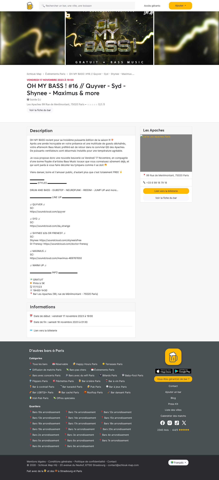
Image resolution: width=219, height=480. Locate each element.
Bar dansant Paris (120, 392)
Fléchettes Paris (64, 381)
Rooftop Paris (94, 392)
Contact (173, 386)
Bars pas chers (77, 369)
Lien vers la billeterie (45, 330)
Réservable (61, 364)
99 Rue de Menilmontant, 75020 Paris (167, 175)
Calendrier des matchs (173, 415)
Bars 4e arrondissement (115, 434)
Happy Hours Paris (86, 364)
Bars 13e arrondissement (46, 417)
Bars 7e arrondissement (115, 440)
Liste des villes (173, 409)
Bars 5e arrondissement (45, 440)
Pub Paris (95, 386)
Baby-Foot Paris (133, 375)
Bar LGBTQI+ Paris (42, 392)
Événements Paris (55, 73)
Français (178, 462)
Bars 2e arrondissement (45, 434)
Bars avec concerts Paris (46, 375)
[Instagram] (170, 422)
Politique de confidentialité (90, 461)
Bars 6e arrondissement (80, 440)
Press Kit (173, 403)
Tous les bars (39, 364)
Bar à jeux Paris (117, 386)
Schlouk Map (34, 73)
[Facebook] (162, 422)
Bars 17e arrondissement (82, 423)
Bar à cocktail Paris (43, 386)
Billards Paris (109, 375)
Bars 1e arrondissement (81, 429)
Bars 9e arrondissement (80, 446)
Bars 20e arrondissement (116, 429)
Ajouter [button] (179, 5)
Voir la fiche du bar (40, 110)
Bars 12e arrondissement (117, 412)
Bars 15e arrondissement (118, 417)
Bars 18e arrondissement (117, 423)
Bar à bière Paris (90, 381)
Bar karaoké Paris (72, 386)
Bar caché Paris (70, 392)
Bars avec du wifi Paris (81, 375)
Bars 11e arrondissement (82, 412)
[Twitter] (184, 422)
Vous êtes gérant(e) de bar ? (173, 378)
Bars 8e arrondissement (45, 446)
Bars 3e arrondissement (80, 434)
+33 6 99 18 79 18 (156, 182)
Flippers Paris (40, 381)
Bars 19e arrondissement (46, 429)
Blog (173, 397)
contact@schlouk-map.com (123, 465)
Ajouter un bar (173, 391)
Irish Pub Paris (40, 398)
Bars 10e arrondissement (46, 412)
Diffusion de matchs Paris (46, 369)
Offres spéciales (65, 398)
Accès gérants (152, 5)
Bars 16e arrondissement (46, 423)
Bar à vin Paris (116, 381)
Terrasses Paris (113, 364)
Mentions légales (36, 461)
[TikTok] (177, 422)
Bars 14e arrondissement (82, 417)
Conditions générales (60, 461)
